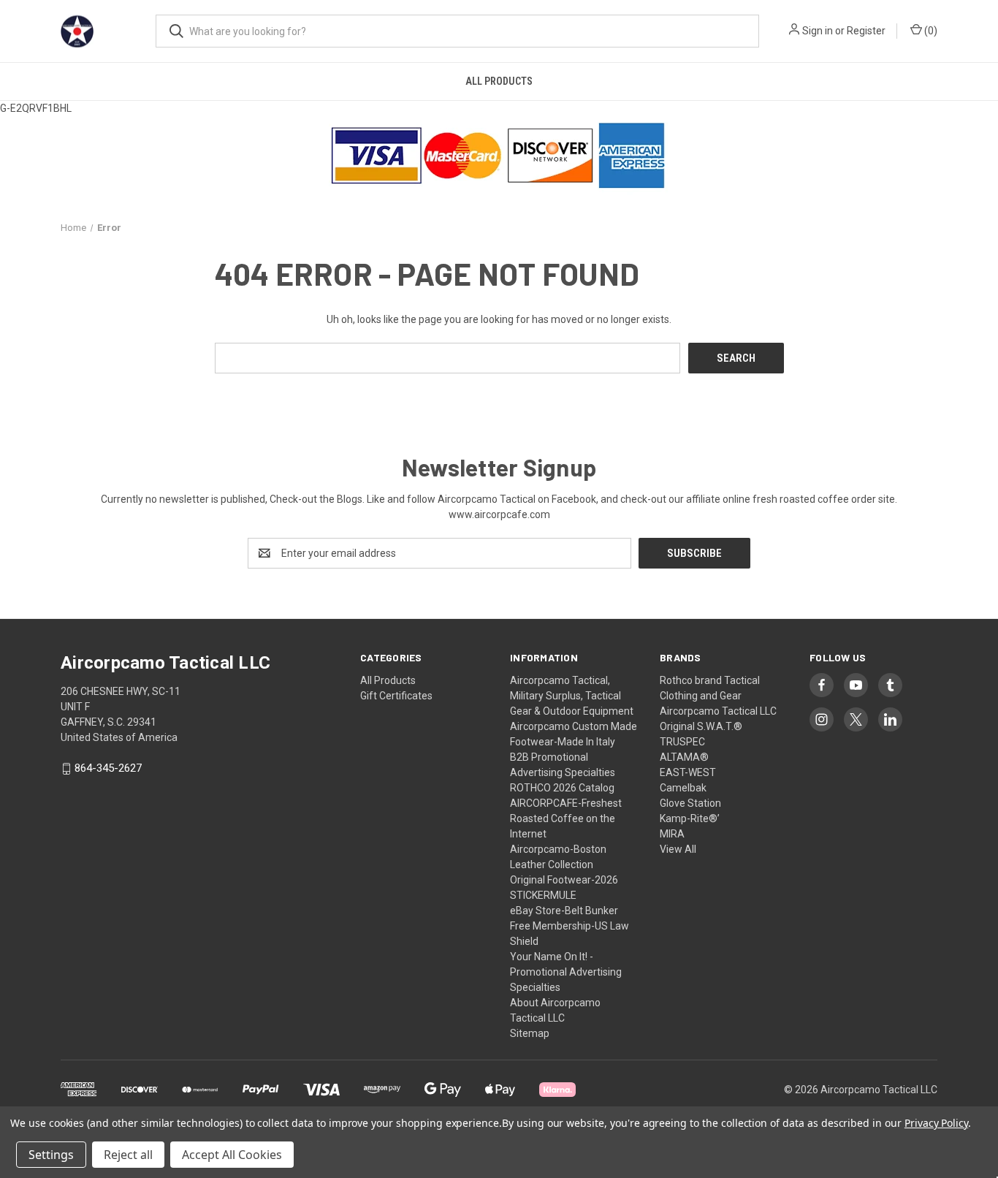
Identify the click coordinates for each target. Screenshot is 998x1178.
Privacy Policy (936, 1123)
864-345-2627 (108, 768)
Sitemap (529, 1033)
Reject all (128, 1155)
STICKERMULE (543, 895)
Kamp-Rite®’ (690, 818)
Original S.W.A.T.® (701, 726)
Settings (51, 1155)
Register (866, 31)
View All (678, 849)
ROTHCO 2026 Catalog (562, 788)
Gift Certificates (396, 696)
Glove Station (690, 803)
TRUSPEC (682, 742)
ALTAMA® (684, 757)
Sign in (817, 31)
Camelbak (683, 788)
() (929, 31)
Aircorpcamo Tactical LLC (718, 711)
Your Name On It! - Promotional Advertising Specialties (566, 972)
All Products (499, 81)
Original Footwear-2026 (564, 880)
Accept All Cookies (232, 1155)
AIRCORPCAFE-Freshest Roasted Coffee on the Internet (566, 818)
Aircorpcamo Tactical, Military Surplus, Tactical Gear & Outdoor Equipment (571, 695)
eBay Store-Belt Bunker (564, 910)
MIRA (672, 834)
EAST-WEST (688, 772)
